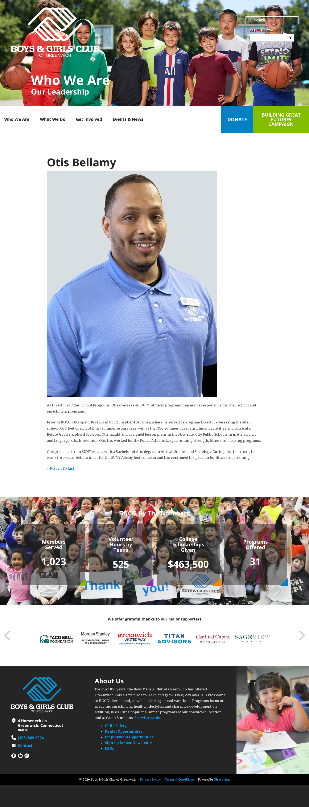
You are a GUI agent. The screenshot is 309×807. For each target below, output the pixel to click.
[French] (254, 31)
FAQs (109, 748)
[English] (251, 31)
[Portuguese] (265, 31)
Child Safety (116, 726)
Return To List (62, 468)
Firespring (222, 779)
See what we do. (148, 718)
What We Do (52, 119)
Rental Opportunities (123, 731)
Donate (237, 119)
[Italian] (261, 31)
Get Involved (89, 119)
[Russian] (268, 31)
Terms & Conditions (179, 779)
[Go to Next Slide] (302, 635)
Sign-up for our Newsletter (128, 743)
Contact (25, 745)
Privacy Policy (150, 779)
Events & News (128, 119)
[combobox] (272, 20)
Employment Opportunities (129, 737)
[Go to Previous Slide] (7, 635)
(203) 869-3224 (31, 737)
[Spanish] (271, 31)
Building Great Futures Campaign (281, 119)
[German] (258, 31)
